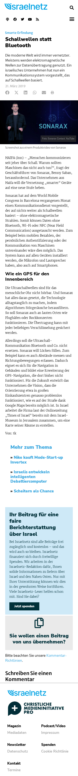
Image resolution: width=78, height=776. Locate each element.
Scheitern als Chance (34, 491)
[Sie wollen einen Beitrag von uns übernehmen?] (39, 623)
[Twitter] (22, 19)
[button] (72, 8)
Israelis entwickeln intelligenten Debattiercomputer (30, 476)
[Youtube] (30, 19)
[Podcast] (7, 19)
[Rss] (37, 19)
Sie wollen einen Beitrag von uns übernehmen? (39, 638)
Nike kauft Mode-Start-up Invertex (36, 460)
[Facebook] (15, 19)
